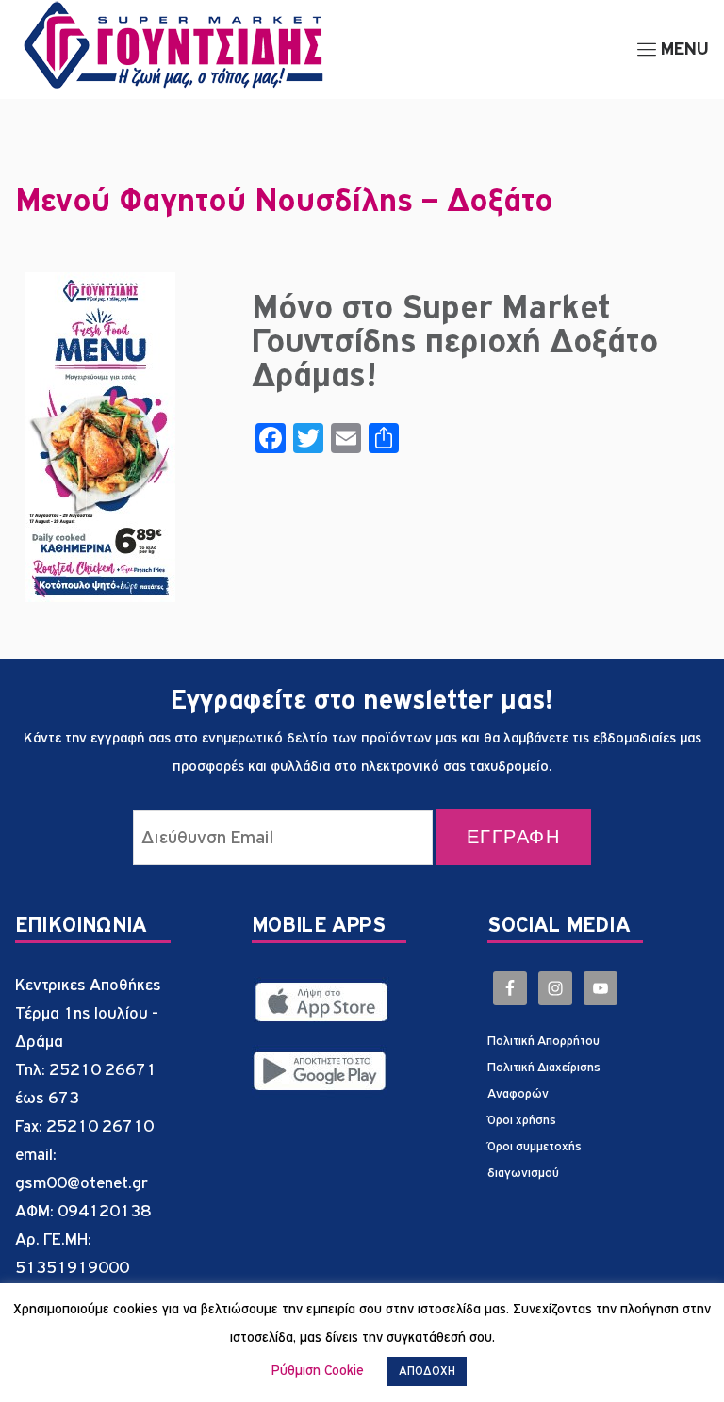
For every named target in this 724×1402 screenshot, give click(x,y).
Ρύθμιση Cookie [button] (318, 1370)
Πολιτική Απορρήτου (543, 1041)
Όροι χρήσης (521, 1120)
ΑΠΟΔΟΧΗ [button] (427, 1371)
